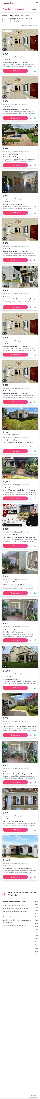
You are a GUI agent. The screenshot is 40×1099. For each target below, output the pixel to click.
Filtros (34, 9)
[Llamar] (31, 71)
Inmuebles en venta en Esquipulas (14, 905)
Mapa (35, 1095)
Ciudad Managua (15, 20)
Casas (28, 18)
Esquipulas (26, 20)
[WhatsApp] (35, 71)
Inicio (3, 18)
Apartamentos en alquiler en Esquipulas (15, 908)
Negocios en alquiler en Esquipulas (14, 925)
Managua (4, 20)
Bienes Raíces (12, 18)
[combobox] (28, 25)
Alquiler (21, 18)
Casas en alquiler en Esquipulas (13, 917)
